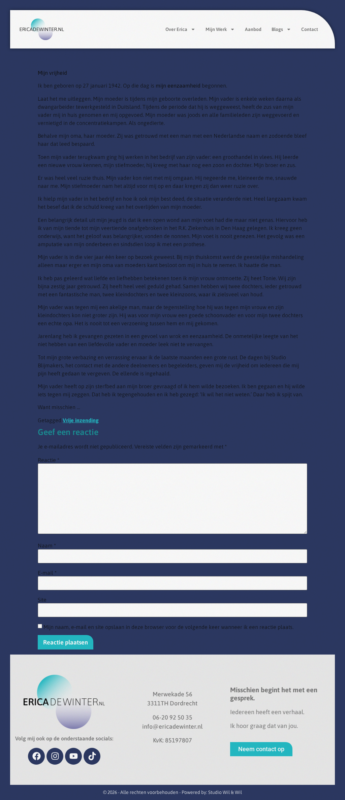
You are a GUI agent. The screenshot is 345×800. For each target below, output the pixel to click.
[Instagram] (54, 756)
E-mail (47, 572)
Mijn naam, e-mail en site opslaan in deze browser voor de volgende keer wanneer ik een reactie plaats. (168, 627)
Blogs (277, 29)
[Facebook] (36, 756)
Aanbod (253, 29)
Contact (309, 29)
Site (42, 599)
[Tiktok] (92, 756)
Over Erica (176, 29)
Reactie (48, 460)
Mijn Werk (216, 29)
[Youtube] (73, 756)
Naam (47, 545)
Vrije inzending (81, 420)
